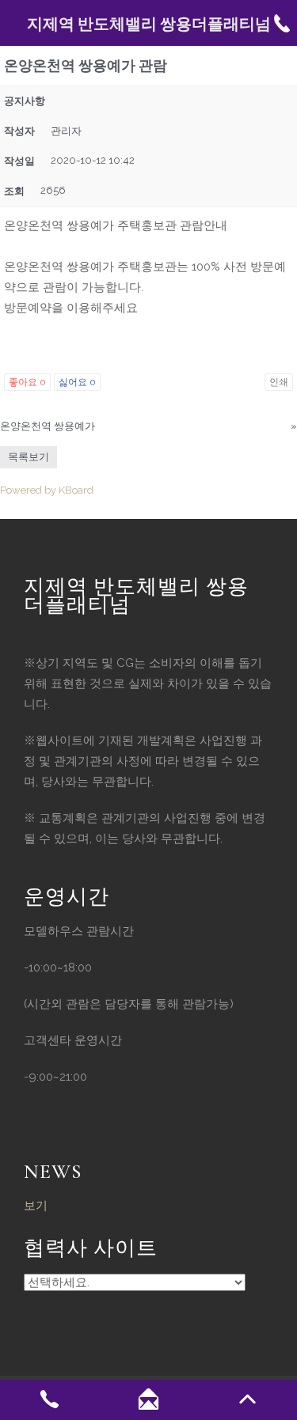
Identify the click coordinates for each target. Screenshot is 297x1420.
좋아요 (27, 382)
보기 (36, 1205)
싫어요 (77, 382)
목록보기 (28, 457)
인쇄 (278, 382)
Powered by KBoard (46, 490)
